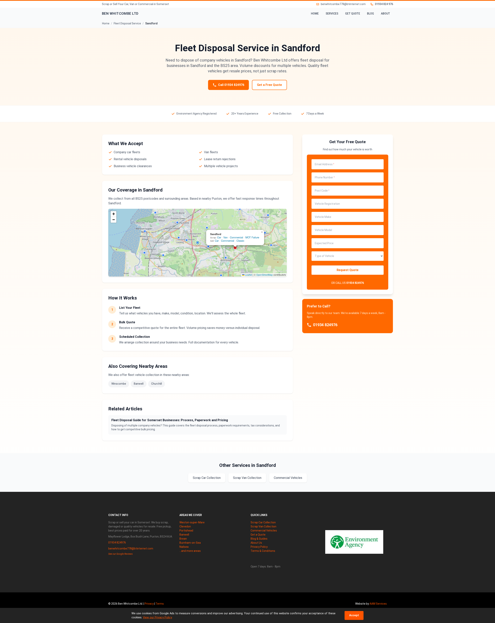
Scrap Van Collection (247, 478)
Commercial (236, 237)
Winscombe (118, 383)
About (385, 13)
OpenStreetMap (264, 274)
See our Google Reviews (120, 554)
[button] (144, 231)
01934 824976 (355, 282)
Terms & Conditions (263, 550)
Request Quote (347, 270)
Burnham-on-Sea (190, 542)
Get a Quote (258, 534)
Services (332, 13)
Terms (159, 603)
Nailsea (184, 546)
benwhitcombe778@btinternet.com (130, 548)
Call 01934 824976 (231, 85)
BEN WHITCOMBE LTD (120, 13)
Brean (183, 538)
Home (315, 13)
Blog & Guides (259, 538)
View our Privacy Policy (157, 617)
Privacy (149, 603)
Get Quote (352, 13)
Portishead (186, 530)
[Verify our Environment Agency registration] (354, 542)
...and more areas (190, 550)
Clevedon (185, 526)
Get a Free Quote (269, 85)
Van (225, 237)
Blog (370, 13)
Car (219, 237)
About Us (256, 542)
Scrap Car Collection (207, 478)
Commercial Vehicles (288, 478)
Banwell (138, 383)
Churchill (156, 383)
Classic (240, 240)
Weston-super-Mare (192, 522)
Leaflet (248, 274)
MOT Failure (252, 237)
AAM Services (378, 603)
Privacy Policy (259, 546)
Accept (354, 615)
